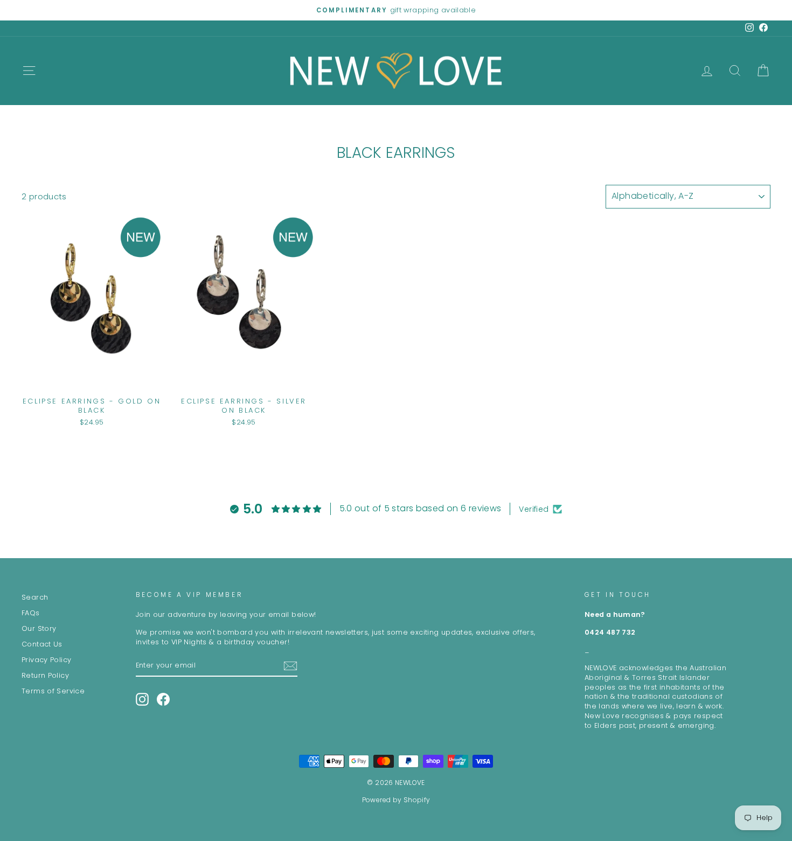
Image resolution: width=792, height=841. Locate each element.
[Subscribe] (290, 665)
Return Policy (45, 675)
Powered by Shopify (396, 799)
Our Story (39, 628)
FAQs (31, 612)
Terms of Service (53, 691)
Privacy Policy (46, 659)
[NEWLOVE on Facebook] (163, 699)
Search (35, 597)
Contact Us (42, 644)
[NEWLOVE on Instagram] (142, 699)
